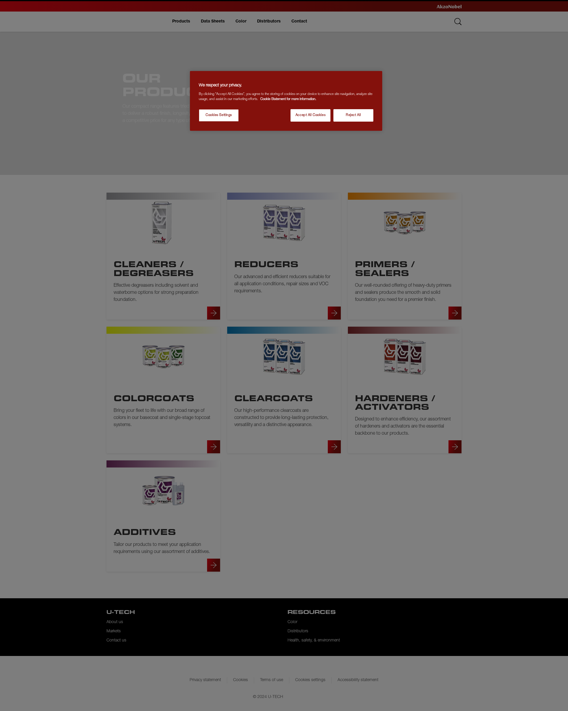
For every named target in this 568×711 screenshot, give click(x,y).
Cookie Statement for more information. (288, 99)
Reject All (353, 115)
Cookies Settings (219, 115)
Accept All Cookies (310, 115)
